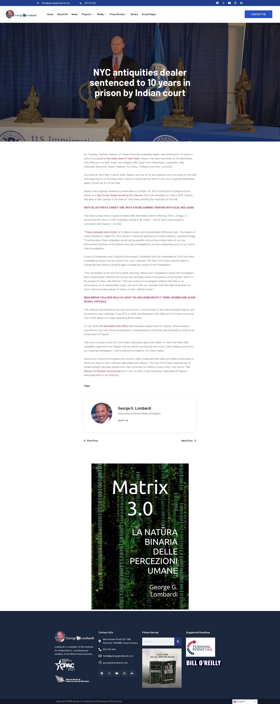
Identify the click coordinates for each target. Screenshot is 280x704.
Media (100, 14)
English (241, 701)
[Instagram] (235, 3)
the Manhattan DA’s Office (113, 326)
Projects (86, 14)
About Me (62, 14)
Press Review (117, 14)
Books (134, 14)
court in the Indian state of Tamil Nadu (118, 158)
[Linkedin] (241, 3)
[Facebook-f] (102, 673)
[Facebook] (217, 3)
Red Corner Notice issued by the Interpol (119, 195)
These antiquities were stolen (101, 232)
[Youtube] (229, 3)
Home (50, 14)
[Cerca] (178, 641)
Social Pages (149, 14)
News (75, 14)
